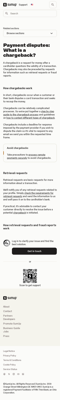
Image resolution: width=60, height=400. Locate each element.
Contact (7, 311)
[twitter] (9, 374)
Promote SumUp (12, 323)
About (6, 306)
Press (6, 336)
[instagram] (14, 374)
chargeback (19, 212)
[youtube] (18, 374)
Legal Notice (9, 351)
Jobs (6, 331)
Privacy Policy (9, 355)
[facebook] (4, 374)
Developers (9, 319)
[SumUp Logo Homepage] (11, 4)
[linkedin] (23, 374)
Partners (8, 315)
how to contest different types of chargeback (30, 117)
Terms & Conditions (12, 360)
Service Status (10, 369)
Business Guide (11, 328)
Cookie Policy (9, 364)
